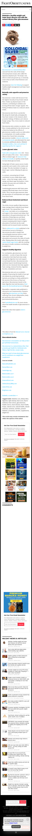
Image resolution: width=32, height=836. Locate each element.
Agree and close (16, 826)
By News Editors (17, 660)
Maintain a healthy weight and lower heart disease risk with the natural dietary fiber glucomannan (17, 643)
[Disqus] (16, 528)
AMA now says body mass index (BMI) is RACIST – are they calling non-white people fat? (18, 746)
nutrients (11, 408)
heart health (24, 405)
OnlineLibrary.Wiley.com (9, 383)
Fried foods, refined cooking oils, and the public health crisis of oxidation (18, 716)
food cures (20, 401)
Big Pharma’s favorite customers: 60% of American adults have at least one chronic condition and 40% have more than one (18, 777)
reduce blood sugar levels (10, 242)
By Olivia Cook (17, 646)
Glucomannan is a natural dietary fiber (14, 70)
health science (6, 405)
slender (18, 410)
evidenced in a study (12, 228)
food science (12, 403)
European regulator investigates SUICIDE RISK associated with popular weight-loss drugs (19, 709)
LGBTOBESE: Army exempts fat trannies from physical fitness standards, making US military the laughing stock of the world (18, 724)
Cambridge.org (6, 370)
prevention (11, 410)
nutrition (17, 408)
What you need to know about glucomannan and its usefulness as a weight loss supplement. (15, 355)
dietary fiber (24, 399)
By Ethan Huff (16, 674)
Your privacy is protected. (9, 439)
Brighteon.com (6, 390)
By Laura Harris (17, 683)
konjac (7, 211)
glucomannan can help (16, 293)
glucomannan (21, 403)
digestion (5, 401)
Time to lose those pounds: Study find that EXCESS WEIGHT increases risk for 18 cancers (18, 688)
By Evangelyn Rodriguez (19, 698)
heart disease (16, 405)
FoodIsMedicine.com (11, 302)
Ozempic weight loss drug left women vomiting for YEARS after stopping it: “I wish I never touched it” (18, 671)
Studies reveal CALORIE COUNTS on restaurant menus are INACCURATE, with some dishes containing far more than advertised (18, 680)
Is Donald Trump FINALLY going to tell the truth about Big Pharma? (18, 769)
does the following (16, 85)
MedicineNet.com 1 (8, 374)
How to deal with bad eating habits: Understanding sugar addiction (17, 650)
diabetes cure (16, 399)
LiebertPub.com (7, 387)
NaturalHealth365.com (9, 364)
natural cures (11, 406)
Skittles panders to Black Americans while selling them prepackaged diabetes (17, 657)
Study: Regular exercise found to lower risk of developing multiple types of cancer (18, 732)
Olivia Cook (13, 22)
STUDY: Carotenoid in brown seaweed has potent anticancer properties (18, 695)
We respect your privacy (22, 810)
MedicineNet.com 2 (8, 377)
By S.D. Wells (16, 759)
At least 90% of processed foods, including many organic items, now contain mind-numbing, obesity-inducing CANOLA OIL (18, 755)
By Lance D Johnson (18, 718)
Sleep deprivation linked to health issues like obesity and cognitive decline (19, 664)
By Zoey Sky (16, 652)
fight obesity (12, 401)
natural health (20, 406)
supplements (25, 410)
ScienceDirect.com (8, 380)
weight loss (5, 412)
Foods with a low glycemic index (11, 153)
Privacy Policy (13, 823)
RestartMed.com (7, 367)
